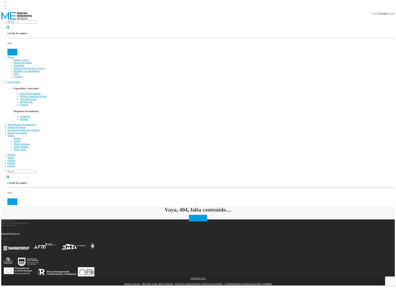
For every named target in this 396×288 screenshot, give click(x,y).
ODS (16, 74)
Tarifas (17, 141)
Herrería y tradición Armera (33, 96)
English (375, 13)
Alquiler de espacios (17, 133)
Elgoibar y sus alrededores (26, 71)
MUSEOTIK (26, 102)
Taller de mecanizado (30, 93)
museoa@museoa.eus (10, 233)
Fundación (19, 65)
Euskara (391, 13)
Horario (17, 138)
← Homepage (198, 218)
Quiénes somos (21, 60)
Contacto (18, 76)
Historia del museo (23, 62)
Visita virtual (20, 149)
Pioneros (24, 104)
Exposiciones (13, 82)
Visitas (10, 135)
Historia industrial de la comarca (29, 68)
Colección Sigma (28, 99)
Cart (12, 52)
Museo (10, 57)
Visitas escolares (22, 144)
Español (383, 13)
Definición (25, 116)
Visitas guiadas (21, 146)
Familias (24, 119)
